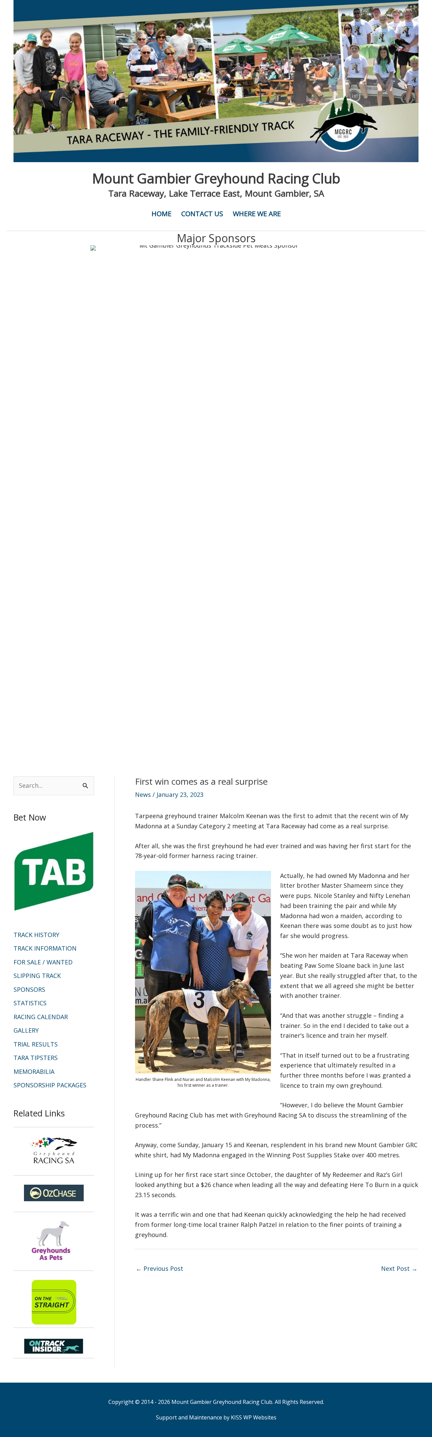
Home (161, 213)
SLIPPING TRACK (37, 976)
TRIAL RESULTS (36, 1044)
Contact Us (202, 213)
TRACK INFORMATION (45, 948)
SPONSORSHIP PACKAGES (50, 1085)
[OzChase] (54, 1193)
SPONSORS (29, 989)
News (143, 794)
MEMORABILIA (34, 1071)
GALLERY (26, 1030)
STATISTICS (30, 1003)
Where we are (257, 213)
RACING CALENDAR (41, 1017)
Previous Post (159, 1268)
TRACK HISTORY (36, 935)
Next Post (399, 1268)
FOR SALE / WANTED (43, 962)
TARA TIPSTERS (36, 1058)
